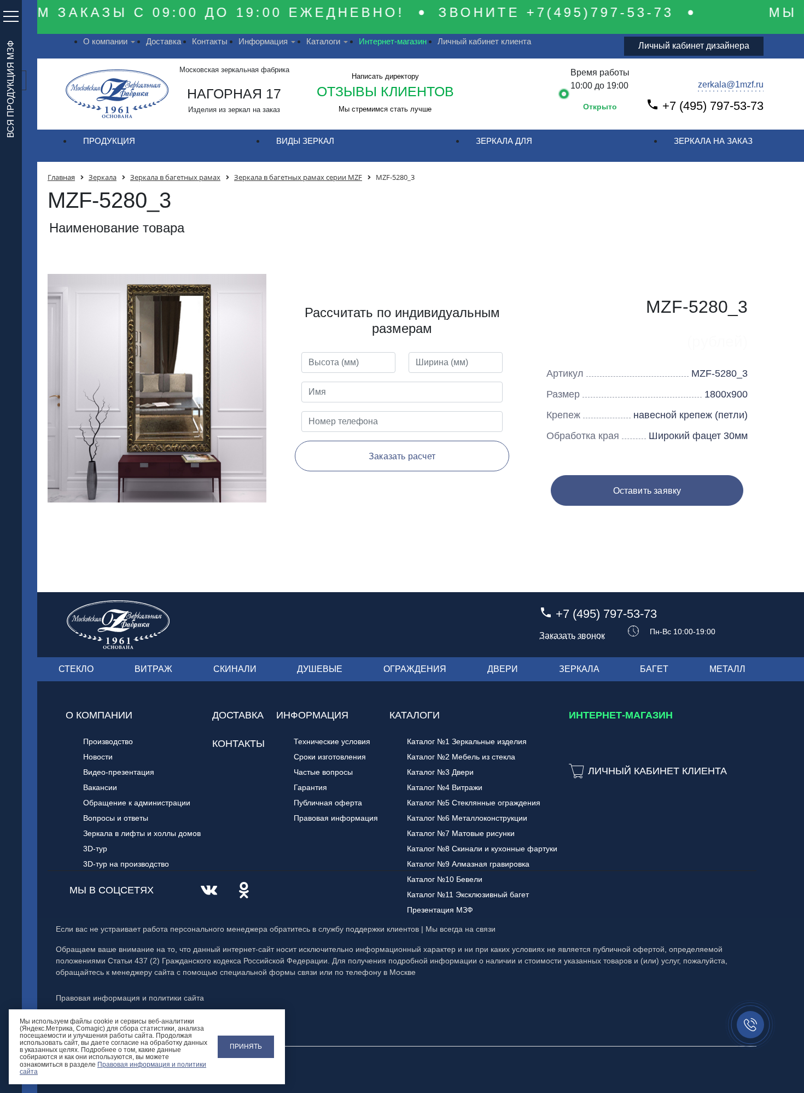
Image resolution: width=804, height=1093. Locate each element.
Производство (108, 741)
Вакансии (100, 787)
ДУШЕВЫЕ (319, 669)
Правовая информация (336, 818)
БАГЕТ (654, 669)
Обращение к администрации (136, 802)
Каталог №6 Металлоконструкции (467, 818)
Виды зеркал (305, 140)
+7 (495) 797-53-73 (713, 106)
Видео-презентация (118, 772)
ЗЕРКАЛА (579, 669)
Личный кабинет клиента (484, 41)
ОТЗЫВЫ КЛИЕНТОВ (385, 91)
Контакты (210, 41)
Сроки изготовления (330, 756)
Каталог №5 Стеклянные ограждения (473, 802)
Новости (98, 756)
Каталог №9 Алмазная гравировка (468, 864)
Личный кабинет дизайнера (693, 45)
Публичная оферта (328, 802)
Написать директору (385, 76)
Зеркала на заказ (713, 140)
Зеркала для (504, 140)
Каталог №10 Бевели (444, 879)
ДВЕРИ (502, 669)
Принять (246, 1046)
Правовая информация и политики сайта (113, 1068)
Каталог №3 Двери (440, 772)
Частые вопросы (323, 772)
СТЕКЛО (76, 669)
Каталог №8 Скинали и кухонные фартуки (482, 848)
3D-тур (95, 848)
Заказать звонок (572, 636)
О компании (105, 41)
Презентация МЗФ (440, 909)
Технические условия (332, 741)
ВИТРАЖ (153, 669)
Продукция (109, 140)
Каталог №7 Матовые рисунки (461, 833)
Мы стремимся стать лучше (385, 109)
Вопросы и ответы (115, 818)
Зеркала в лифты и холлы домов (142, 833)
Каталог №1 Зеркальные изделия (467, 741)
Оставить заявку (647, 490)
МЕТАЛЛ (727, 669)
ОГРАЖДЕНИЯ (414, 669)
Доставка (163, 41)
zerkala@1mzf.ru (731, 84)
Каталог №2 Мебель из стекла (461, 756)
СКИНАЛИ (235, 669)
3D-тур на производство (126, 864)
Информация (263, 41)
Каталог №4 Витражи (444, 787)
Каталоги (323, 41)
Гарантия (310, 787)
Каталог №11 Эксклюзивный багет (468, 894)
